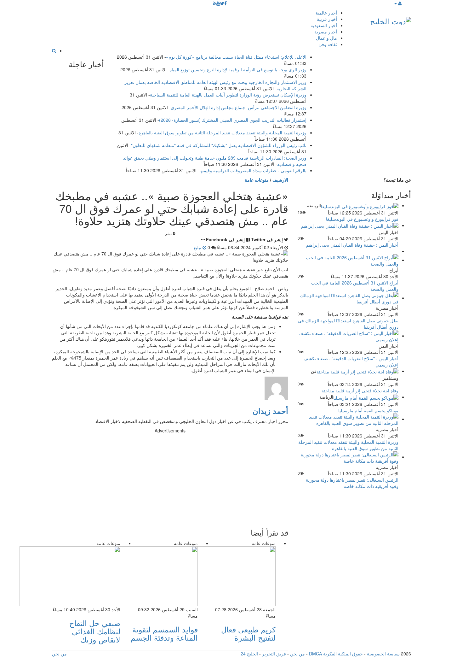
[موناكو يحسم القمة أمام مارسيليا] (365, 397)
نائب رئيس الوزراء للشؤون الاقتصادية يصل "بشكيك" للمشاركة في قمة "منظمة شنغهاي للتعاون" (218, 145)
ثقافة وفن (327, 44)
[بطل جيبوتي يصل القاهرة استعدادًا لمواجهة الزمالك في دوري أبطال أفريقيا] (348, 298)
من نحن (297, 653)
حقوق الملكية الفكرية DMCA (336, 653)
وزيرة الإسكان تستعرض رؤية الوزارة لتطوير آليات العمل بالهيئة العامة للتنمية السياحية (228, 94)
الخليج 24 (249, 653)
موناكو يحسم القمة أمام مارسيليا (368, 410)
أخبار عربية (327, 19)
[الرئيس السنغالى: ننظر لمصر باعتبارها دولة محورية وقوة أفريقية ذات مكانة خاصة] (348, 457)
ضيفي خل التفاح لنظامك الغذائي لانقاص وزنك (94, 631)
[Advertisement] (170, 478)
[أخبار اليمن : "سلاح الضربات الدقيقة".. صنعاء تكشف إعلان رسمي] (348, 335)
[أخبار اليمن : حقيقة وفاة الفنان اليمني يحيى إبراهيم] (349, 225)
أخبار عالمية (326, 12)
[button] (398, 3)
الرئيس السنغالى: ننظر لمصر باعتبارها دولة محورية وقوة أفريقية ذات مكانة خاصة (352, 483)
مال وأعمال (326, 38)
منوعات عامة (257, 180)
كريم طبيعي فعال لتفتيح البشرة (248, 633)
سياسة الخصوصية (383, 653)
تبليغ (198, 247)
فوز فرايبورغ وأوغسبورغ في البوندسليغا (362, 219)
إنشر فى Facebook (225, 239)
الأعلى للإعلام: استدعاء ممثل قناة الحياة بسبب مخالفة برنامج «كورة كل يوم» (236, 57)
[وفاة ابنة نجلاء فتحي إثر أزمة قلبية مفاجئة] (357, 371)
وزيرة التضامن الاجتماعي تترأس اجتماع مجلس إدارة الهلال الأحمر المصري (238, 107)
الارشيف (280, 180)
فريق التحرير (274, 653)
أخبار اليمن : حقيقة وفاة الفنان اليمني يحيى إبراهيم (352, 245)
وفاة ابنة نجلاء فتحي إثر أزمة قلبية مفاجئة (360, 390)
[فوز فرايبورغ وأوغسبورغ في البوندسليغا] (359, 205)
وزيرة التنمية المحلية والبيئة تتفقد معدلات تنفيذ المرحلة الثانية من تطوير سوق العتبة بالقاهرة (222, 132)
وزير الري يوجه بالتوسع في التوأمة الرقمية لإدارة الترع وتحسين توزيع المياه (237, 69)
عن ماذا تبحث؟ (397, 180)
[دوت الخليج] (390, 19)
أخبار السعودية (324, 25)
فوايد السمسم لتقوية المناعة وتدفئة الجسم (164, 633)
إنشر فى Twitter (267, 239)
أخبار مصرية (325, 31)
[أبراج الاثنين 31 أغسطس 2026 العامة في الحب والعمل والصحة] (348, 260)
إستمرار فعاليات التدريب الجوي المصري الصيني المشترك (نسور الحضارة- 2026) (232, 120)
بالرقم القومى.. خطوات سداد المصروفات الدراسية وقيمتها (252, 170)
